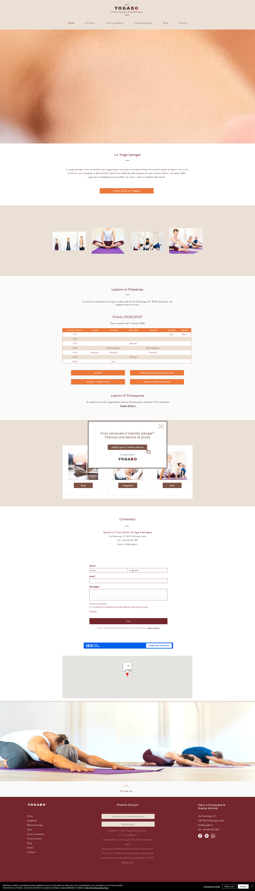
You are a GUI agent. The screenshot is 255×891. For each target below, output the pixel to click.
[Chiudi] (251, 886)
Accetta (243, 886)
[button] (161, 426)
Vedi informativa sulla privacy (96, 887)
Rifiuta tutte (229, 886)
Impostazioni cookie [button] (211, 886)
